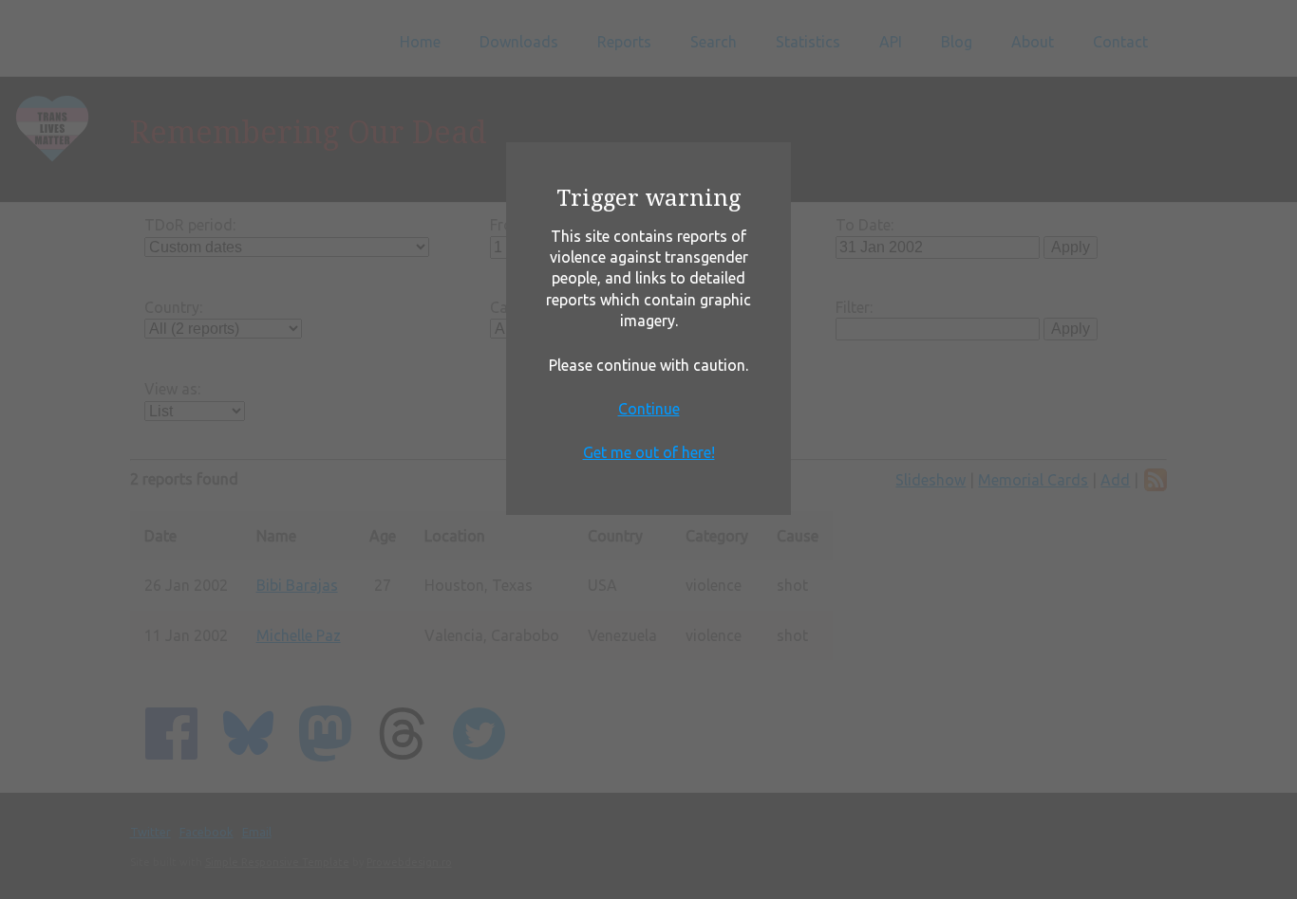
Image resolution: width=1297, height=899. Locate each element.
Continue (649, 408)
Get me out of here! (649, 452)
